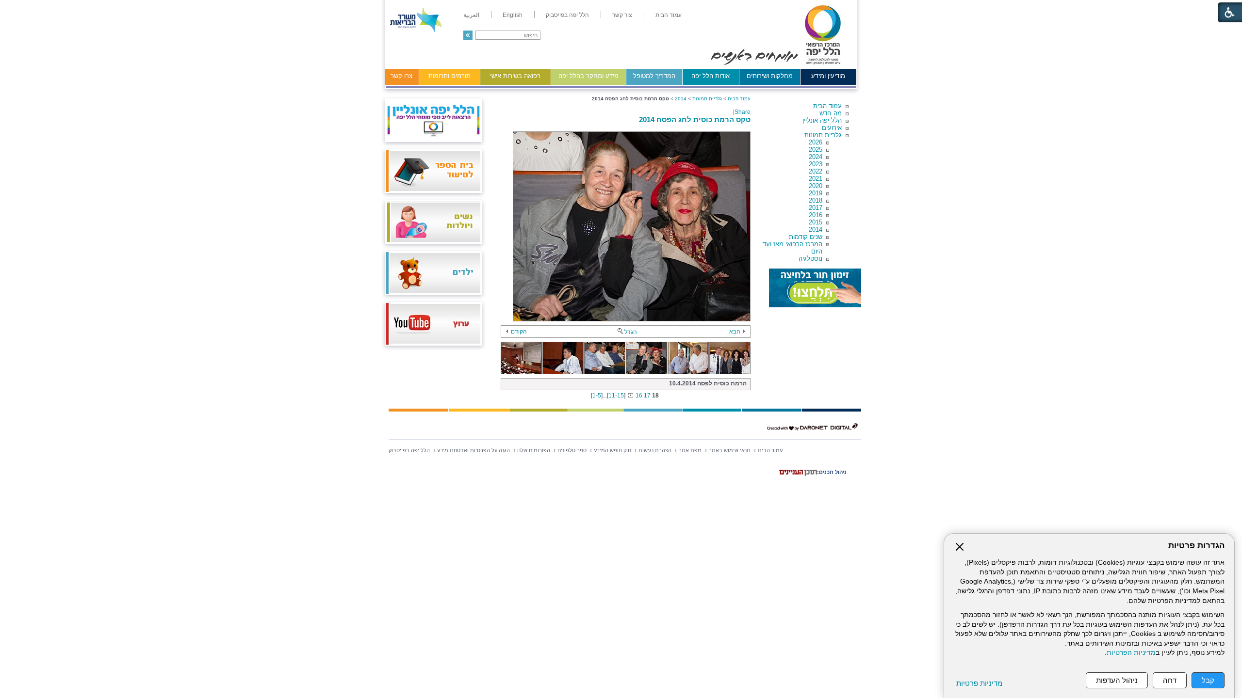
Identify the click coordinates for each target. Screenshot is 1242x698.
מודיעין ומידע (828, 75)
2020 (815, 186)
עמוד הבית (827, 106)
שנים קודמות (805, 236)
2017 (815, 207)
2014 (815, 229)
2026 (815, 142)
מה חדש (830, 113)
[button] (468, 35)
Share (743, 112)
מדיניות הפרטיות (1131, 652)
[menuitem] (668, 15)
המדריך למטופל (654, 75)
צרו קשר (401, 75)
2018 (815, 200)
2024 (815, 156)
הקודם (519, 331)
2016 (815, 215)
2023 (815, 164)
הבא (734, 331)
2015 (815, 222)
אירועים (832, 127)
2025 (815, 149)
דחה (1170, 680)
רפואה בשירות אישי (515, 75)
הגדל (630, 332)
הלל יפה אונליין (822, 120)
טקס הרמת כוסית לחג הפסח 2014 (695, 119)
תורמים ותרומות (449, 75)
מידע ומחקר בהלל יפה (588, 75)
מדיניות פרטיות (979, 683)
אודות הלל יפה (710, 75)
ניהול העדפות (1117, 680)
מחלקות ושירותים (770, 75)
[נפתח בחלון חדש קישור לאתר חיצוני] (815, 288)
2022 (815, 171)
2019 (815, 193)
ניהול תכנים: (832, 472)
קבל (1208, 680)
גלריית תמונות (823, 135)
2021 (815, 178)
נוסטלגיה (810, 258)
